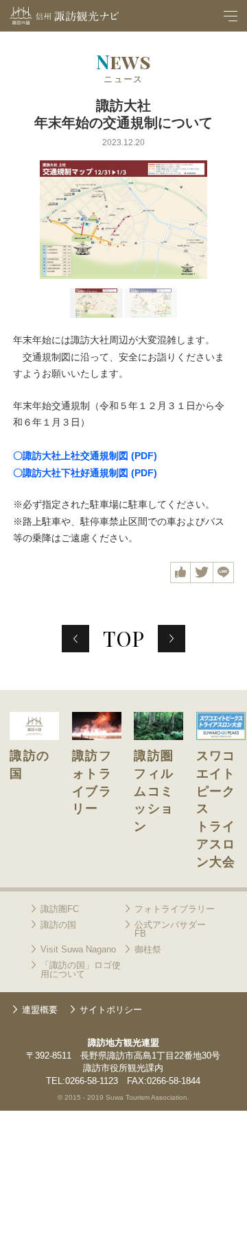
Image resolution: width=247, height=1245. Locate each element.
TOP (123, 638)
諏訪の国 (58, 925)
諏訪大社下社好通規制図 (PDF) (90, 472)
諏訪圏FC (59, 909)
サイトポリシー (111, 1009)
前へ (80, 633)
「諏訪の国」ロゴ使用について (80, 969)
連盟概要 (40, 1009)
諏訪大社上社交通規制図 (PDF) (90, 455)
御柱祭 (147, 949)
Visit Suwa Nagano (78, 949)
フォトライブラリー (174, 909)
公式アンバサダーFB (170, 929)
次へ (176, 633)
